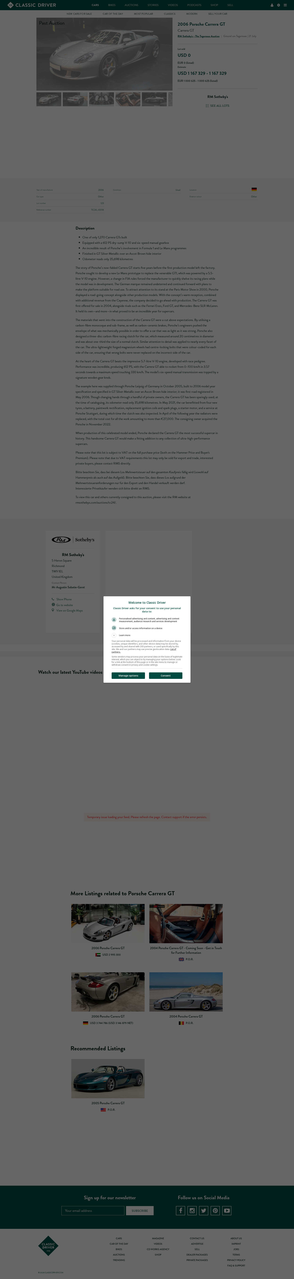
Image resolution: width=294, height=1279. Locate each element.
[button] (147, 635)
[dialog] (147, 639)
